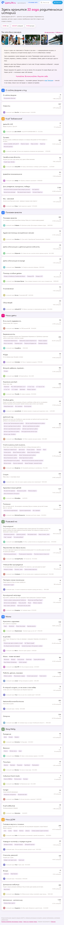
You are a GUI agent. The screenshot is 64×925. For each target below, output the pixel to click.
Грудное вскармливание (25, 510)
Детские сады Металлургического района (35, 423)
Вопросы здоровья (43, 340)
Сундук (5, 790)
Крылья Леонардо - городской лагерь (33, 463)
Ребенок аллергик (32, 490)
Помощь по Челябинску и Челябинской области (14, 276)
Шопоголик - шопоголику (13, 900)
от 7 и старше (15, 389)
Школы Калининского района (10, 457)
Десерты (28, 830)
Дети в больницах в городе (14, 261)
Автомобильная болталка (13, 701)
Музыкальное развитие (9, 534)
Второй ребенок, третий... (13, 368)
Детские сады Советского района (30, 428)
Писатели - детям (18, 569)
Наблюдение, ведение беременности (28, 340)
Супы (5, 830)
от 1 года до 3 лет (40, 386)
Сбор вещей (7, 302)
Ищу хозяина (7, 889)
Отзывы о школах (30, 449)
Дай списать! (22, 449)
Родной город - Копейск (9, 162)
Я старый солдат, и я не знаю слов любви (19, 687)
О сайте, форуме (9, 95)
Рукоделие (7, 734)
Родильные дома (18, 343)
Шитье (5, 737)
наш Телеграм (49, 80)
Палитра (6, 762)
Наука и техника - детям (44, 534)
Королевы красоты (31, 626)
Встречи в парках (25, 143)
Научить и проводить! (18, 463)
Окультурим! (8, 526)
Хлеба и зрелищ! (22, 662)
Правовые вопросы (42, 343)
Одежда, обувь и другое (9, 903)
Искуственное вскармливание (10, 510)
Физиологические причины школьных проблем (32, 460)
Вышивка (17, 737)
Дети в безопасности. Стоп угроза (11, 493)
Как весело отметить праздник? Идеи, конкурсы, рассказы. (17, 189)
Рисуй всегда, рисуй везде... (10, 554)
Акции (20, 751)
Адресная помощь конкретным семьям (18, 233)
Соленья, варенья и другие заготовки (40, 830)
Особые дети (8, 400)
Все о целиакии (18, 406)
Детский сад (8, 417)
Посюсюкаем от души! (9, 584)
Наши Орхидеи (14, 873)
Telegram (53, 921)
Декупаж (6, 765)
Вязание (11, 737)
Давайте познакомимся (12, 174)
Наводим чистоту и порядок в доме (17, 841)
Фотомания (6, 659)
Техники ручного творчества (25, 554)
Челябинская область (11, 157)
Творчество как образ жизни (14, 548)
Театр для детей (22, 602)
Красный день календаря (9, 192)
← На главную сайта (32, 2)
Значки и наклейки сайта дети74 (11, 143)
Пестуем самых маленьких (13, 580)
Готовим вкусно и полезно (13, 824)
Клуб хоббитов (9, 806)
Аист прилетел (35, 189)
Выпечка (21, 830)
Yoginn (5, 626)
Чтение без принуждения (13, 565)
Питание (6, 504)
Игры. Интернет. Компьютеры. (10, 662)
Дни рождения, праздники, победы (16, 186)
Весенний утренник (8, 146)
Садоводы (6, 873)
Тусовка (6, 137)
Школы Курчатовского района (26, 457)
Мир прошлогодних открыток (24, 192)
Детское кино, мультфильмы (10, 602)
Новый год (42, 143)
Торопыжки (6, 386)
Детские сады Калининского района (31, 426)
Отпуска (6, 716)
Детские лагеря (7, 463)
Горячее (15, 830)
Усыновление (8, 289)
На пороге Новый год (37, 192)
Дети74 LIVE (8, 124)
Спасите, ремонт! (10, 855)
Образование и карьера (19, 676)
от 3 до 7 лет (7, 389)
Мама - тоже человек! (11, 656)
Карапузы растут (10, 382)
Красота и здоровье (11, 621)
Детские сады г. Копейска (9, 434)
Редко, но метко (34, 143)
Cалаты (10, 830)
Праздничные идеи (22, 794)
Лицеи (44, 449)
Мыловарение (35, 765)
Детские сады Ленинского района (11, 431)
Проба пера (28, 659)
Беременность (9, 334)
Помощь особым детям (12, 273)
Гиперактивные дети (8, 406)
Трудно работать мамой (39, 659)
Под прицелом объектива (9, 98)
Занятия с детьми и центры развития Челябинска (15, 600)
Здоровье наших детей (12, 488)
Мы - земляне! (8, 199)
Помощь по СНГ (39, 276)
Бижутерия (12, 765)
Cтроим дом (21, 860)
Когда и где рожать (8, 343)
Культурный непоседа (12, 595)
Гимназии (39, 449)
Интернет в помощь (8, 569)
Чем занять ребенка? (18, 537)
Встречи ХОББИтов (8, 779)
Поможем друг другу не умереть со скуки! (13, 643)
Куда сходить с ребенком (9, 605)
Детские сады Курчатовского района (12, 426)
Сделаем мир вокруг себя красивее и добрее (32, 646)
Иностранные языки (32, 534)
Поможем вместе (10, 218)
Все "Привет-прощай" (29, 643)
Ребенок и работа (8, 676)
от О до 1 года (31, 386)
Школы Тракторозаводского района (27, 455)
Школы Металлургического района (12, 460)
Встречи (6, 751)
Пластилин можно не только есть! (41, 554)
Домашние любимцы (11, 884)
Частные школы (7, 452)
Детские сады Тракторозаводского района (13, 423)
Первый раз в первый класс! (10, 449)
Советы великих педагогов (31, 569)
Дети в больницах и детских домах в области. (21, 247)
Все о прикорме (36, 510)
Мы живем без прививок (9, 490)
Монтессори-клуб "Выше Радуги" (35, 600)
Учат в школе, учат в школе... (14, 445)
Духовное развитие (21, 534)
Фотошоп (13, 659)
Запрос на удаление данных (30, 921)
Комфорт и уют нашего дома (10, 860)
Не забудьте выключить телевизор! (12, 646)
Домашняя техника (8, 844)
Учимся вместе (43, 676)
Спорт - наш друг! (8, 537)
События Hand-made (11, 776)
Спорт (5, 474)
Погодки (6, 371)
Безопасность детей (21, 490)
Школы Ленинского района (19, 452)
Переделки (19, 765)
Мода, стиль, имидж (20, 626)
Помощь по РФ (30, 276)
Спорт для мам (20, 659)
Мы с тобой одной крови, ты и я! (18, 386)
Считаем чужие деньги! (32, 676)
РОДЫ (5, 355)
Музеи (29, 602)
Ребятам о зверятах (37, 602)
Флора (5, 871)
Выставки (25, 779)
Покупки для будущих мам (30, 343)
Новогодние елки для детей (23, 605)
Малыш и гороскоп (31, 389)
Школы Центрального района (10, 455)
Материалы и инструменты (10, 794)
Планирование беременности (10, 340)
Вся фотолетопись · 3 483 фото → (54, 32)
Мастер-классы (13, 751)
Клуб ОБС (7, 637)
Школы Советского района (33, 452)
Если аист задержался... (12, 321)
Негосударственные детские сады (29, 431)
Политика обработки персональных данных (11, 921)
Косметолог (11, 626)
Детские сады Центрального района (12, 428)
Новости (6, 106)
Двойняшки (22, 389)
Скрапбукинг (27, 765)
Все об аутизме (27, 406)
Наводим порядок (19, 844)
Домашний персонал (29, 844)
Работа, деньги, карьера (13, 673)
